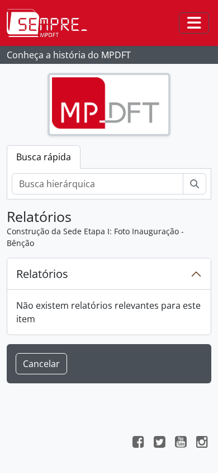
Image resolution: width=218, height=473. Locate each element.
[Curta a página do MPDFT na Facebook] (138, 443)
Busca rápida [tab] (43, 157)
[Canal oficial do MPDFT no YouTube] (180, 443)
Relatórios (42, 273)
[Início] (51, 22)
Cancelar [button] (41, 364)
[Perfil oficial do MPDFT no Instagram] (201, 443)
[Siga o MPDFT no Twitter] (159, 443)
